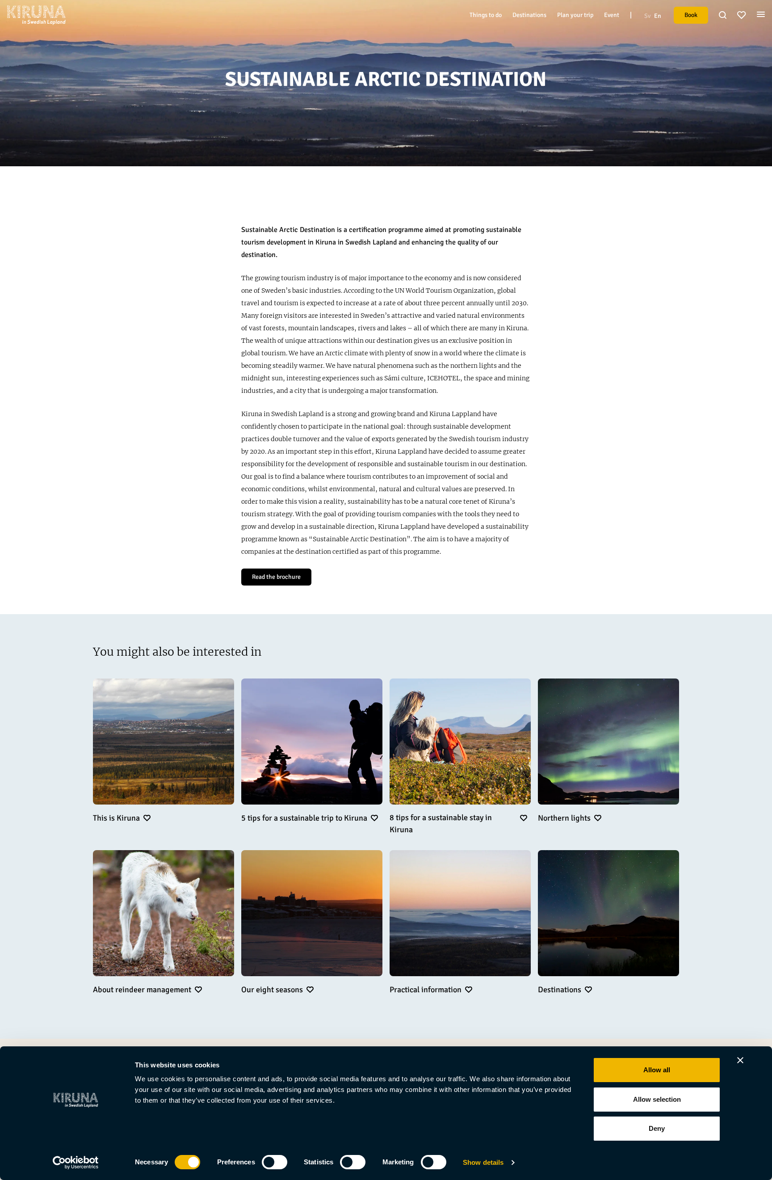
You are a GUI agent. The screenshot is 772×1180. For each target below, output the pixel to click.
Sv (647, 16)
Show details (483, 1162)
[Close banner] (740, 1060)
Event (611, 15)
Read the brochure (276, 577)
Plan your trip (575, 15)
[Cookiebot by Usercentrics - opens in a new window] (76, 1162)
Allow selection (657, 1099)
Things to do (486, 15)
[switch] (274, 1162)
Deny (657, 1128)
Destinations (529, 15)
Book (690, 15)
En (657, 16)
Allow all (656, 1070)
